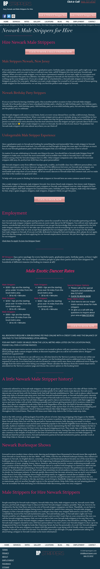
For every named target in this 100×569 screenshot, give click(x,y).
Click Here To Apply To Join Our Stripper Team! (21, 241)
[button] (17, 22)
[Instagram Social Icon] (13, 16)
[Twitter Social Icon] (9, 16)
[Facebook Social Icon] (4, 16)
